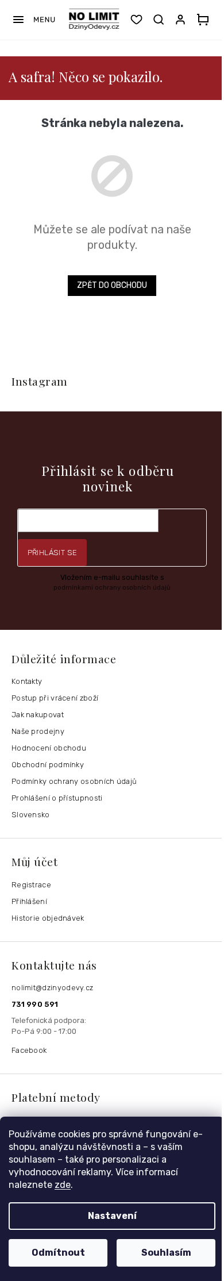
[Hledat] (158, 19)
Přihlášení (29, 901)
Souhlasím (166, 1252)
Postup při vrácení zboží (54, 698)
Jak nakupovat (37, 714)
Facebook (29, 1050)
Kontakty (26, 681)
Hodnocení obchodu (48, 748)
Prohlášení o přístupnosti (57, 798)
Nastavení (112, 1215)
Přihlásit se (53, 552)
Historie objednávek (47, 918)
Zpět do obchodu (112, 285)
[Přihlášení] (182, 19)
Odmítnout (58, 1252)
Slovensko (30, 814)
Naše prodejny (37, 731)
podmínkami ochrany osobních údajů (112, 587)
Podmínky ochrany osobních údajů (74, 781)
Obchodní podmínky (47, 764)
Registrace (31, 884)
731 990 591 (34, 1004)
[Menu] (33, 19)
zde (63, 1184)
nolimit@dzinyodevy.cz (52, 987)
